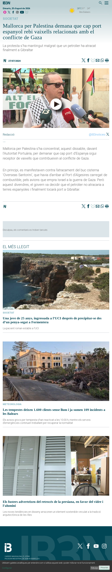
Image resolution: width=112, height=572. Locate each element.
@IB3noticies (97, 134)
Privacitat (104, 568)
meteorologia (12, 404)
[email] (98, 60)
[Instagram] (17, 12)
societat (10, 19)
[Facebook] (13, 12)
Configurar (7, 568)
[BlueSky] (27, 12)
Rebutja (94, 568)
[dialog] (56, 566)
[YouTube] (22, 12)
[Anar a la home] (4, 12)
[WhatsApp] (102, 60)
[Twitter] (84, 60)
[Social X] (9, 12)
